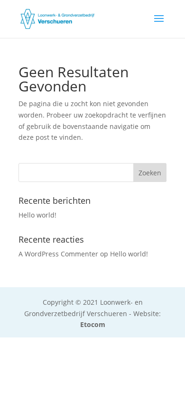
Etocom (92, 324)
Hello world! (37, 214)
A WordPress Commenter (58, 253)
